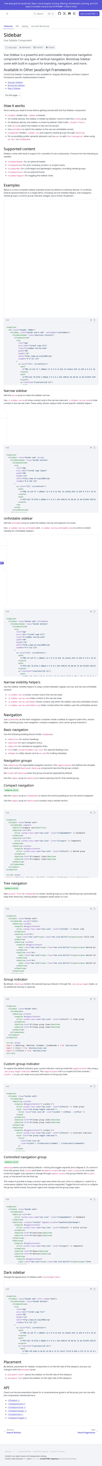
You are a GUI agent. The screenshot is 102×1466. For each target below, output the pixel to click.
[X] (64, 13)
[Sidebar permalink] (24, 34)
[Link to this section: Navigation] (24, 714)
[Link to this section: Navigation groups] (33, 760)
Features (8, 26)
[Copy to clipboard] (94, 320)
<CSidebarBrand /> (16, 1403)
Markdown (26, 47)
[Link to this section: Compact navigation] (36, 785)
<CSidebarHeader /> (17, 1410)
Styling (25, 26)
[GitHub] (59, 13)
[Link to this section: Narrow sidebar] (29, 391)
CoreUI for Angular (41, 1451)
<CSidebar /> (14, 1400)
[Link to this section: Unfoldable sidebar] (34, 518)
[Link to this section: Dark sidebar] (27, 1272)
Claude (51, 47)
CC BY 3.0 (35, 1459)
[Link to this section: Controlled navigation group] (48, 1157)
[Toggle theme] (74, 13)
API (17, 26)
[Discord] (69, 13)
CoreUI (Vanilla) (24, 1451)
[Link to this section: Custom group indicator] (41, 1064)
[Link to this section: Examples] (22, 185)
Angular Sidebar (15, 82)
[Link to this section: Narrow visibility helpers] (42, 682)
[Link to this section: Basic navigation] (30, 730)
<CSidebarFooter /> (17, 1407)
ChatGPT (39, 47)
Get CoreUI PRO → (89, 13)
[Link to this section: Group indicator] (29, 979)
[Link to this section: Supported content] (37, 148)
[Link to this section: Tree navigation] (29, 883)
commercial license (68, 1459)
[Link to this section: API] (11, 1387)
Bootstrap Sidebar (16, 85)
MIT (24, 1459)
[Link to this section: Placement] (23, 1361)
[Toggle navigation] (7, 13)
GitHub (8, 1451)
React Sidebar (14, 88)
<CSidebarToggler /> (17, 1417)
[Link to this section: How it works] (27, 105)
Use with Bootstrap (40, 26)
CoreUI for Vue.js (58, 1451)
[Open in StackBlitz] (91, 320)
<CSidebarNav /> (15, 1414)
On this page (11, 95)
